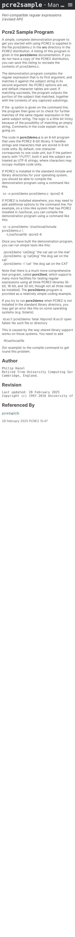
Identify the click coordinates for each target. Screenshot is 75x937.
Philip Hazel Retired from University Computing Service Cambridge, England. (37, 371)
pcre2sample (33, 4)
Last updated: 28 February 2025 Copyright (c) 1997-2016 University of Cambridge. (37, 394)
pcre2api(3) (10, 413)
